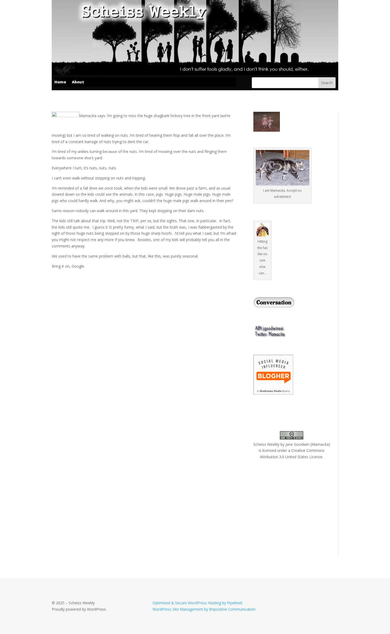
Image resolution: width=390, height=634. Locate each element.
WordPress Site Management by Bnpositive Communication (204, 609)
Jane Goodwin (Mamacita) (307, 444)
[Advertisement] (293, 507)
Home (60, 82)
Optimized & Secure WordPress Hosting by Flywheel (197, 602)
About (78, 82)
